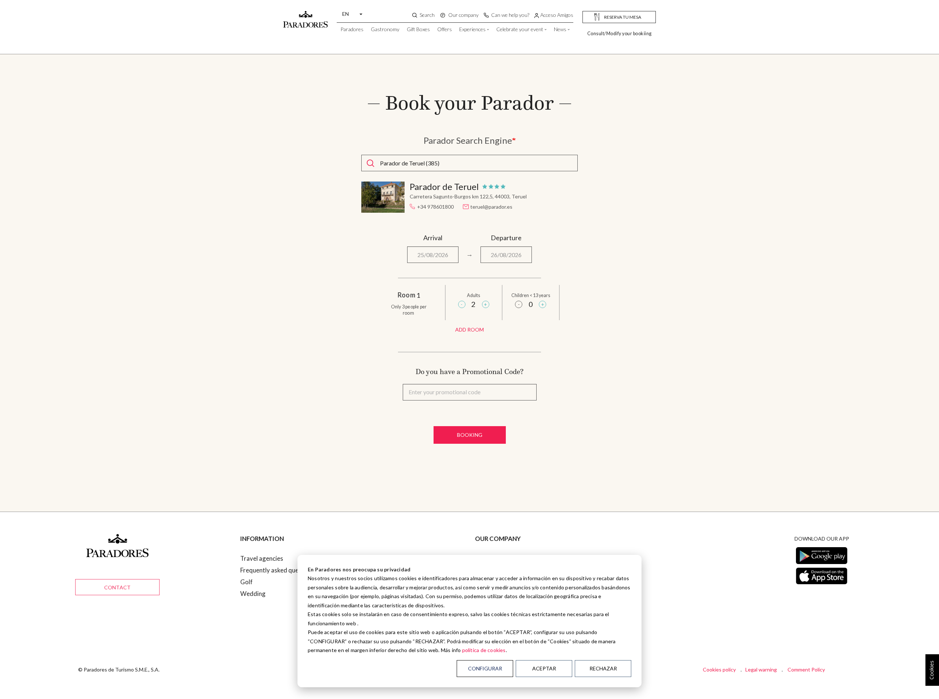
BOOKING (469, 435)
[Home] (305, 16)
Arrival (432, 238)
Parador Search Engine (468, 140)
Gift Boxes (418, 29)
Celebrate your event (519, 29)
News (560, 29)
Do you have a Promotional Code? (469, 371)
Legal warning (761, 669)
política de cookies (484, 650)
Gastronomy (385, 29)
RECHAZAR (603, 668)
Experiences (472, 29)
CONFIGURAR (485, 668)
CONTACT (117, 587)
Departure (506, 238)
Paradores (351, 29)
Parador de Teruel (444, 187)
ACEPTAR (544, 668)
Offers (444, 29)
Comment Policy (806, 669)
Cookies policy (719, 669)
